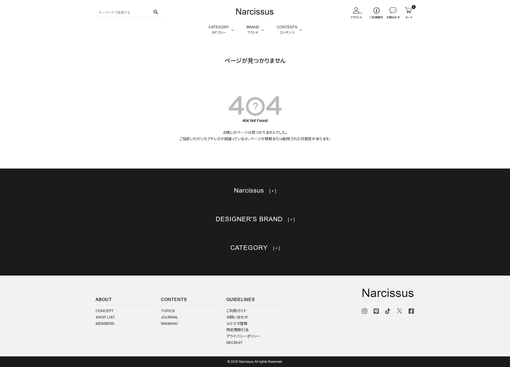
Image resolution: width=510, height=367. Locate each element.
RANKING (169, 323)
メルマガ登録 (236, 323)
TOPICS (168, 311)
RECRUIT (234, 343)
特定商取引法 (237, 330)
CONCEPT (105, 311)
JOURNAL (169, 317)
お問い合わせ (237, 317)
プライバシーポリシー (243, 336)
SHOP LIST (105, 317)
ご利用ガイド (236, 311)
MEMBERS (105, 323)
